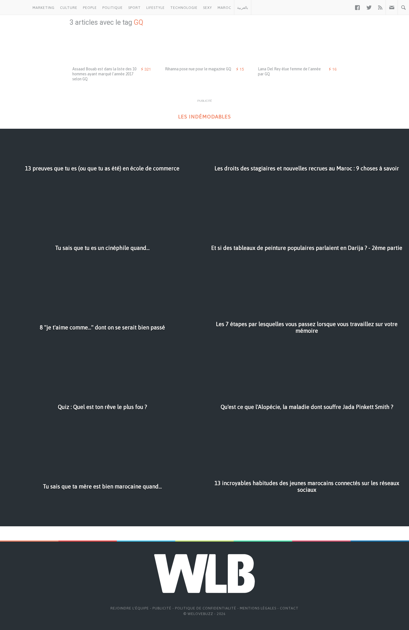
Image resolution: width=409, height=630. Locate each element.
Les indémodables (204, 116)
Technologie (184, 8)
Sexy (207, 8)
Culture (68, 8)
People (90, 8)
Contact (289, 608)
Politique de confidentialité (205, 608)
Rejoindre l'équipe (129, 608)
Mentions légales (258, 608)
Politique (112, 8)
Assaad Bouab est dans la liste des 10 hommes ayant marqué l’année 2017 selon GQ (104, 74)
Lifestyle (155, 8)
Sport (134, 8)
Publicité (161, 608)
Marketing (44, 8)
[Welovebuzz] (15, 7)
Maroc (224, 8)
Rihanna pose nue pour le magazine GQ (198, 69)
